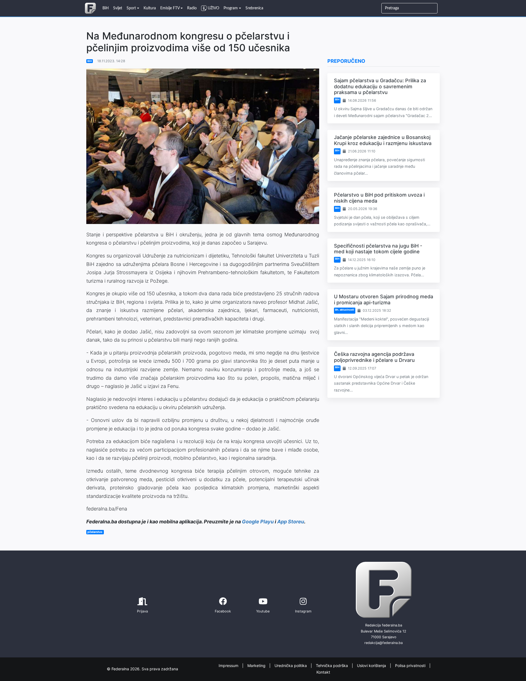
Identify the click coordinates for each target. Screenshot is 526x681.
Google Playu (258, 521)
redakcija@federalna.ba (383, 643)
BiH (89, 61)
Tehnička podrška (332, 665)
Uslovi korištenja (372, 665)
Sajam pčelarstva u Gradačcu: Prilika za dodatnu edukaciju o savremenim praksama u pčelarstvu (380, 86)
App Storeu (290, 521)
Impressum (229, 665)
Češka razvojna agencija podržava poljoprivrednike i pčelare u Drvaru (374, 357)
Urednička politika (291, 665)
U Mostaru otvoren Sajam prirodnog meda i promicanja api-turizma (383, 299)
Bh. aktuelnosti (344, 309)
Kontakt (323, 672)
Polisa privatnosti (411, 665)
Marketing (257, 665)
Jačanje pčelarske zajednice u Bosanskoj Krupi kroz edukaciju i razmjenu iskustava (382, 140)
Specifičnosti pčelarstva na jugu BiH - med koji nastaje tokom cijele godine (378, 249)
